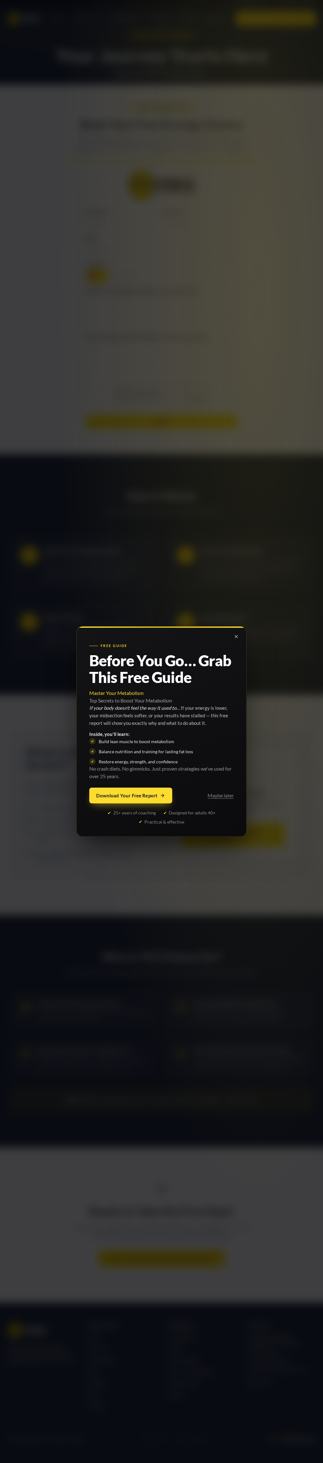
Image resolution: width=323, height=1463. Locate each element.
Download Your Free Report (126, 795)
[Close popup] (236, 636)
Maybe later (221, 795)
